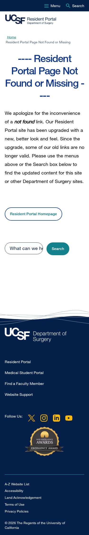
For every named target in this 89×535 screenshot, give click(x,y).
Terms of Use (14, 504)
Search (78, 5)
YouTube (69, 418)
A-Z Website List (17, 484)
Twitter (31, 418)
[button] (58, 248)
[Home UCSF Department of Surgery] (44, 336)
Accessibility (14, 491)
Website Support (19, 394)
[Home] (35, 19)
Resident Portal (18, 361)
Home (11, 37)
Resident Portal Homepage (33, 214)
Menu (55, 5)
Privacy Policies (16, 511)
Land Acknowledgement (23, 497)
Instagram (44, 418)
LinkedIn (56, 418)
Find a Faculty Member (24, 383)
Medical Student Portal (24, 372)
